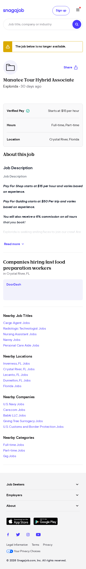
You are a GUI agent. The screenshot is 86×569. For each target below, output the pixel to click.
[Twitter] (18, 535)
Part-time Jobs (14, 450)
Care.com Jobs (14, 409)
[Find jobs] (76, 24)
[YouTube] (38, 535)
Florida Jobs (12, 386)
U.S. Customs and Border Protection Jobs (33, 426)
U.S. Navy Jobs (13, 404)
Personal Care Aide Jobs (21, 345)
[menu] (78, 10)
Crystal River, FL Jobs (18, 369)
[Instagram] (28, 535)
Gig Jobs (9, 456)
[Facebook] (8, 535)
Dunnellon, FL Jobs (17, 380)
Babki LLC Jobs (14, 415)
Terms (35, 544)
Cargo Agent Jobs (16, 323)
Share (68, 67)
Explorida (10, 86)
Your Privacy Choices (27, 551)
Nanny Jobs (11, 339)
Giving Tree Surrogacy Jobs (23, 421)
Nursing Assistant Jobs (19, 334)
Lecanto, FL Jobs (15, 374)
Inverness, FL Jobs (16, 363)
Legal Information (17, 544)
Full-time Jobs (13, 444)
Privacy (47, 544)
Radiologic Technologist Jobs (24, 328)
